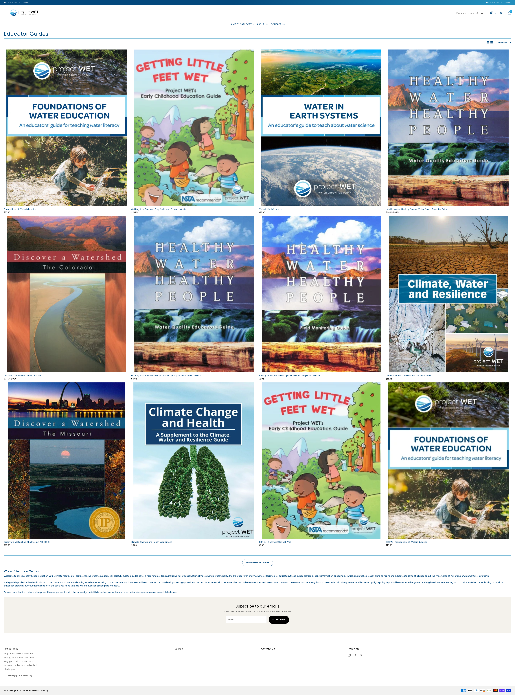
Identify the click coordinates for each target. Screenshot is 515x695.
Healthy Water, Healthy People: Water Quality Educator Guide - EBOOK (166, 375)
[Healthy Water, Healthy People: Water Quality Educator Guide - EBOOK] (193, 294)
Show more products (257, 562)
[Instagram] (349, 655)
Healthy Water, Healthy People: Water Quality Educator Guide (417, 209)
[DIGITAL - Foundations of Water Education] (448, 460)
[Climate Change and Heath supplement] (193, 460)
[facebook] (355, 655)
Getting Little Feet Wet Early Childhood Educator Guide (158, 209)
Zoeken (482, 13)
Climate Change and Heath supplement (151, 542)
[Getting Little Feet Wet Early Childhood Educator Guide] (193, 127)
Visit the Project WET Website (16, 2)
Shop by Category (241, 24)
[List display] (491, 42)
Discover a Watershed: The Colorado (22, 375)
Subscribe (279, 619)
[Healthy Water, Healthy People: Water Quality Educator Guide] (448, 127)
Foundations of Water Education (20, 209)
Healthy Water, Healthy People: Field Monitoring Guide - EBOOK (290, 375)
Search (178, 648)
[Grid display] (488, 42)
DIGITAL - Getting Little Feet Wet (275, 542)
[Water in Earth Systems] (321, 127)
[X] (361, 655)
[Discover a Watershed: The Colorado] (66, 294)
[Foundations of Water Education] (66, 127)
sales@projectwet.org (20, 675)
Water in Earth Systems (270, 209)
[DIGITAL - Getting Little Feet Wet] (321, 460)
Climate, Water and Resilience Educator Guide (409, 375)
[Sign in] (502, 13)
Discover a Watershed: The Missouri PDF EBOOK (27, 542)
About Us (262, 24)
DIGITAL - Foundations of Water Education (406, 542)
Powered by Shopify (38, 690)
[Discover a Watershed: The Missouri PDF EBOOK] (66, 460)
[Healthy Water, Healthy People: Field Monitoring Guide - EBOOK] (321, 294)
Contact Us (278, 24)
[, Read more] (493, 13)
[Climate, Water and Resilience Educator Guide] (448, 294)
